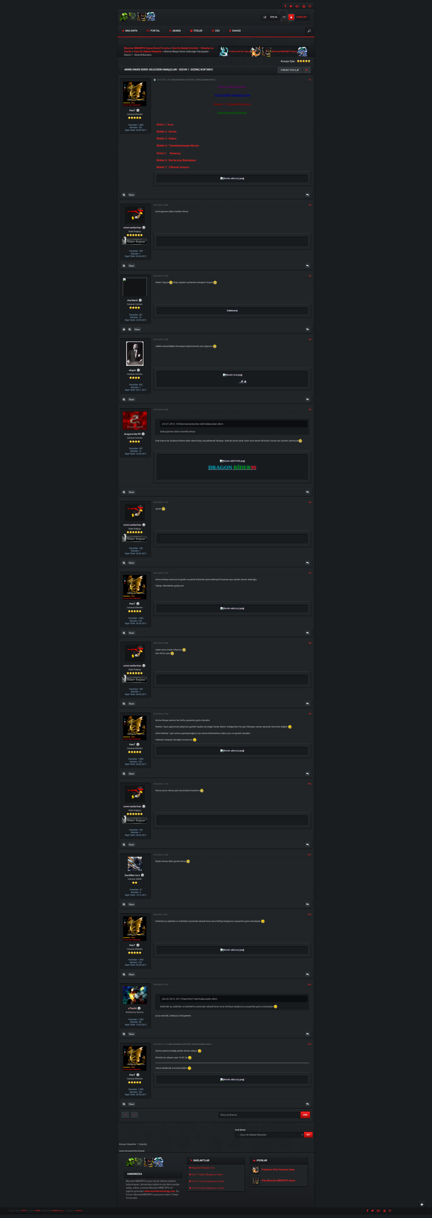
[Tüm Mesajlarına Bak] (124, 194)
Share (131, 195)
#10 (309, 784)
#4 (310, 339)
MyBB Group (57, 1211)
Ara (305, 1115)
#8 (310, 643)
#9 (310, 714)
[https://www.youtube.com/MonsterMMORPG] (304, 6)
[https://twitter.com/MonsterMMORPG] (291, 6)
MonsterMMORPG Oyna (284, 51)
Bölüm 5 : (162, 153)
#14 (309, 1044)
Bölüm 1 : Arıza (165, 124)
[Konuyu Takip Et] (306, 70)
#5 (310, 410)
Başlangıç (175, 153)
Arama (176, 30)
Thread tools (289, 70)
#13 (309, 985)
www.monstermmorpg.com (159, 1191)
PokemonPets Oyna (240, 51)
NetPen (79, 1211)
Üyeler (197, 30)
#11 (309, 855)
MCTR (23, 1211)
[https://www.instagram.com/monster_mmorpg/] (310, 6)
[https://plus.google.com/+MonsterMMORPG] (297, 6)
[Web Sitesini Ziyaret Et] (124, 329)
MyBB (37, 1211)
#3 (310, 276)
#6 (310, 502)
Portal (155, 30)
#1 (310, 80)
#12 (309, 914)
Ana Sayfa (131, 30)
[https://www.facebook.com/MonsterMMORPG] (285, 6)
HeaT (212, 80)
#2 (310, 205)
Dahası (236, 30)
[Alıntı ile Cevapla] (307, 194)
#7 (310, 573)
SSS (217, 30)
